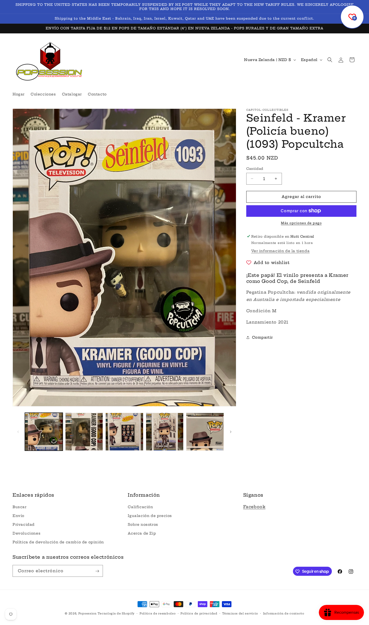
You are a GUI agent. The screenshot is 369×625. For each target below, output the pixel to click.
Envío (18, 515)
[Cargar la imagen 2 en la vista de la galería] (84, 432)
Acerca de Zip (142, 533)
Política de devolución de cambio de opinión (58, 542)
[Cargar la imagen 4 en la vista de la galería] (165, 432)
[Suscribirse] (97, 571)
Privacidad (24, 524)
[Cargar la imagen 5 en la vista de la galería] (205, 432)
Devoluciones (26, 533)
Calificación (140, 506)
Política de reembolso (158, 613)
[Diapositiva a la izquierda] (18, 431)
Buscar (20, 506)
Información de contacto (283, 613)
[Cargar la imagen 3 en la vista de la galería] (124, 432)
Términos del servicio (240, 613)
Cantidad (254, 169)
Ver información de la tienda (280, 250)
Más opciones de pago (301, 223)
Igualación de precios (150, 515)
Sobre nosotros (143, 524)
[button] (329, 59)
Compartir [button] (262, 337)
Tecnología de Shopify (116, 613)
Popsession (87, 613)
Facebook (254, 506)
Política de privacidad (198, 613)
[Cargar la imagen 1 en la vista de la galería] (44, 432)
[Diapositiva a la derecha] (230, 431)
